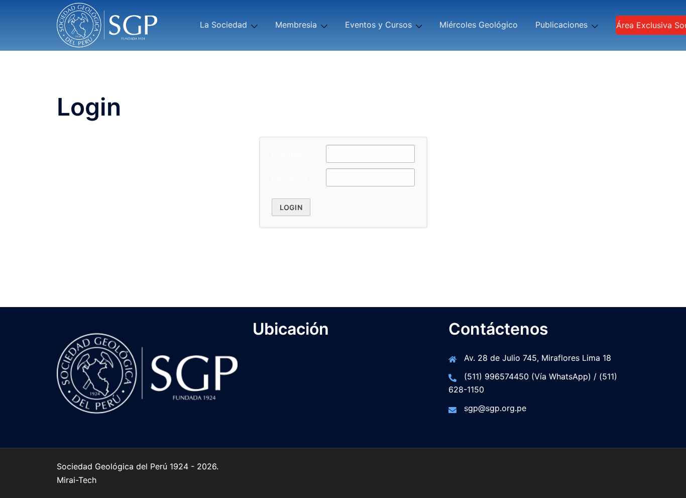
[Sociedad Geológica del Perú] (107, 24)
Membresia (296, 25)
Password (289, 177)
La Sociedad (223, 25)
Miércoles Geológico (478, 25)
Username (290, 153)
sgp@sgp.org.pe (495, 408)
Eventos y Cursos (378, 25)
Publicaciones (561, 25)
